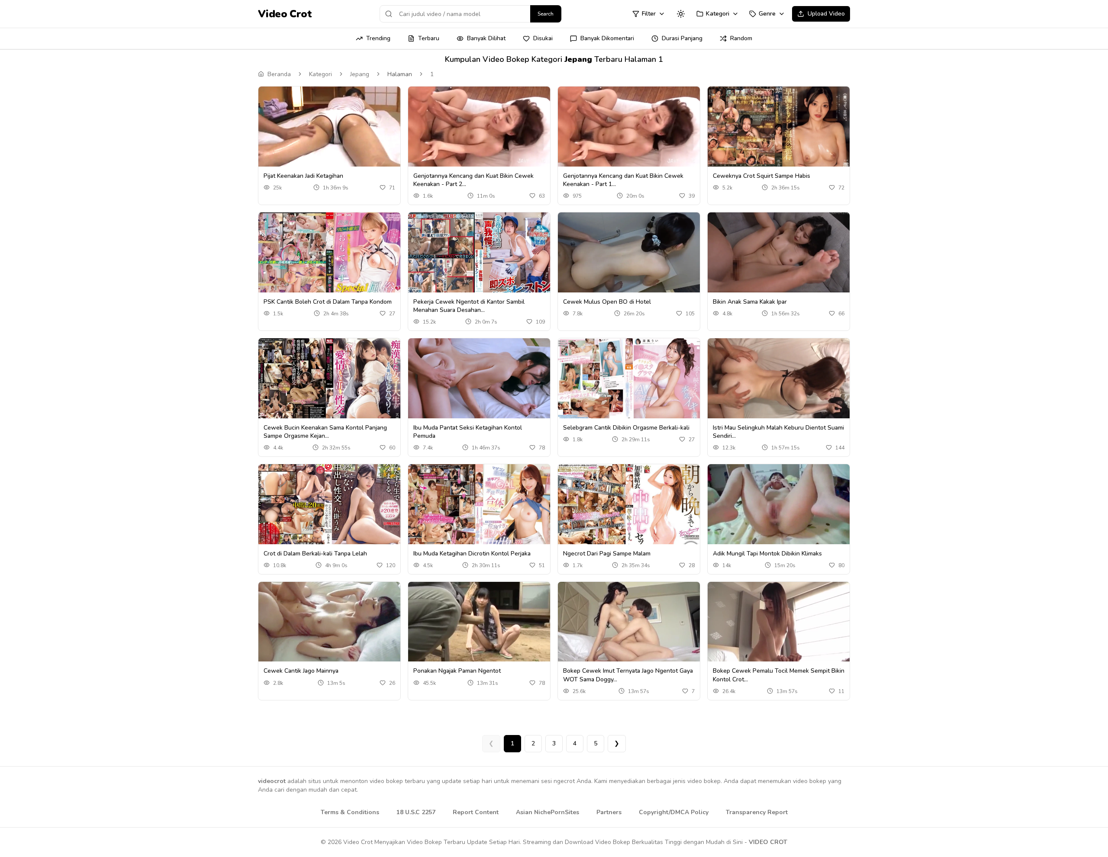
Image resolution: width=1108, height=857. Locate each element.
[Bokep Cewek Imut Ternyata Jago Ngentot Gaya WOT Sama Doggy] (629, 622)
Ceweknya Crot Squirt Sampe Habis (761, 176)
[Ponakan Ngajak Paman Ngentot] (479, 622)
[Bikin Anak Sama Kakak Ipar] (779, 252)
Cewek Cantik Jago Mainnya (301, 671)
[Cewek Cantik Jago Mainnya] (329, 622)
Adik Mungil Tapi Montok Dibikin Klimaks (767, 553)
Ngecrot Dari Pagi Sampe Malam (607, 553)
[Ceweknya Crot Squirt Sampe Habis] (779, 127)
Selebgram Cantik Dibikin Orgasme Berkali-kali (626, 428)
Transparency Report (757, 812)
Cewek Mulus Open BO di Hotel (607, 302)
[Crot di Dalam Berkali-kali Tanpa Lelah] (329, 504)
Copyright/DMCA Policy (674, 812)
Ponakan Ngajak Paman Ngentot (457, 671)
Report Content (476, 812)
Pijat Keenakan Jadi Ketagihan (303, 176)
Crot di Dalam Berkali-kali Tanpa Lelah (315, 553)
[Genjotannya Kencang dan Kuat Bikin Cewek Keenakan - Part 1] (629, 127)
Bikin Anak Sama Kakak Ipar (750, 302)
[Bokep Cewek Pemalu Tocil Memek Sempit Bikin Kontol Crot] (779, 622)
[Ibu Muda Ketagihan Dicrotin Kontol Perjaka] (479, 504)
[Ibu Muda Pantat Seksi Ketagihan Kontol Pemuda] (479, 378)
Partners (609, 812)
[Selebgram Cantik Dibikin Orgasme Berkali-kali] (629, 378)
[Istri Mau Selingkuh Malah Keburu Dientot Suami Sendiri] (779, 378)
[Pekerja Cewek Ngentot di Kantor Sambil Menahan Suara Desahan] (479, 252)
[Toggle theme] (680, 13)
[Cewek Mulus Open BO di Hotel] (629, 252)
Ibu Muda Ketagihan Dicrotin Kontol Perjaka (472, 553)
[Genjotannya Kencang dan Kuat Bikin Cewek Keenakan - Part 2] (479, 127)
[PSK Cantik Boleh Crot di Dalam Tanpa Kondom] (329, 252)
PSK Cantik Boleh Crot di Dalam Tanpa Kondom (328, 302)
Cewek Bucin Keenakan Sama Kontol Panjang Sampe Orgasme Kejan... (325, 432)
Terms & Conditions (350, 812)
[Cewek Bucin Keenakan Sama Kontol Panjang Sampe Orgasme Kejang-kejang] (329, 378)
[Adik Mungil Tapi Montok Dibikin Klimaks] (779, 504)
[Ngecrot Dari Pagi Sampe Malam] (629, 504)
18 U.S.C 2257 (415, 812)
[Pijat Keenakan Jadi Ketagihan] (329, 127)
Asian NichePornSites (547, 812)
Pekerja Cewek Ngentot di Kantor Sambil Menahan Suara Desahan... (469, 306)
